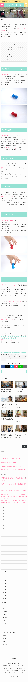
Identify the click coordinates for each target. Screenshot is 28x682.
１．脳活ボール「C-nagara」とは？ (13, 47)
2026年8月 (5, 511)
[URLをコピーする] (25, 366)
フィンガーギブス (7, 627)
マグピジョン (6, 630)
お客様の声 (5, 612)
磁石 (14, 358)
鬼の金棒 (5, 645)
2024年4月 (5, 595)
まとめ (6, 59)
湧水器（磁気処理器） (15, 670)
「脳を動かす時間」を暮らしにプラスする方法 (11, 466)
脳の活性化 (18, 358)
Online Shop (22, 670)
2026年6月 (5, 517)
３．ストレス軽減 (9, 52)
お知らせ (5, 614)
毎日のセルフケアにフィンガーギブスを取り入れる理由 (13, 470)
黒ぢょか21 (5, 648)
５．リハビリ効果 (9, 56)
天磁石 (4, 636)
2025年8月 (5, 547)
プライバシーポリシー (19, 672)
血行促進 (3, 359)
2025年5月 (5, 556)
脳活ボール (22, 15)
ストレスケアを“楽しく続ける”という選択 (10, 458)
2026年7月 (5, 514)
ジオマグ (5, 621)
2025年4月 (5, 559)
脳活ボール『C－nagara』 (8, 340)
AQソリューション (7, 605)
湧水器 (4, 639)
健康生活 (3, 358)
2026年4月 (5, 523)
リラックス (24, 356)
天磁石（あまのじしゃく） (8, 665)
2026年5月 (5, 520)
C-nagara (5, 354)
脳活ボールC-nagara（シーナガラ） (15, 663)
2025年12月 (5, 535)
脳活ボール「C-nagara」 (8, 74)
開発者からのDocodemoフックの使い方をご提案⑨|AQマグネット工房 (14, 490)
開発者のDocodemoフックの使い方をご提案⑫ (12, 483)
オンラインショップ (6, 15)
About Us (13, 672)
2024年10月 (5, 577)
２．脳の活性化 (8, 49)
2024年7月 (5, 586)
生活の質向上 (9, 358)
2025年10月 (5, 541)
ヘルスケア (17, 354)
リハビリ (19, 356)
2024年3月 (5, 598)
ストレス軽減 (10, 354)
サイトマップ (14, 674)
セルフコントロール (14, 15)
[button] (3, 366)
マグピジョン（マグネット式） (9, 668)
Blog (9, 672)
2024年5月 (5, 592)
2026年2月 (5, 529)
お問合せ (5, 672)
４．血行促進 (7, 54)
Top (6, 663)
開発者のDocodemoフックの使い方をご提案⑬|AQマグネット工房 (14, 484)
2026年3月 (5, 526)
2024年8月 (5, 583)
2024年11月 (5, 574)
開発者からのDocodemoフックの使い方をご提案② (13, 477)
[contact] (15, 658)
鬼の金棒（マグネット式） (19, 665)
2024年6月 (5, 589)
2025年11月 (5, 538)
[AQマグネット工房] (14, 5)
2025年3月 (5, 562)
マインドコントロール (6, 356)
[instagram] (13, 658)
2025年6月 (5, 553)
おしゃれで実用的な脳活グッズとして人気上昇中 (12, 455)
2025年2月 (5, 565)
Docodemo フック (22, 666)
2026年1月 (5, 532)
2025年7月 (5, 550)
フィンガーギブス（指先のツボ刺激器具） (10, 666)
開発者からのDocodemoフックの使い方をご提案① (13, 495)
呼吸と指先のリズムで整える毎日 (8, 462)
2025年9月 (5, 544)
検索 (24, 446)
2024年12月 (5, 571)
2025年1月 (5, 568)
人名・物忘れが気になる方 (9, 633)
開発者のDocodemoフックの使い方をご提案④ (12, 489)
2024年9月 (5, 580)
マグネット (14, 356)
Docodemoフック (7, 608)
